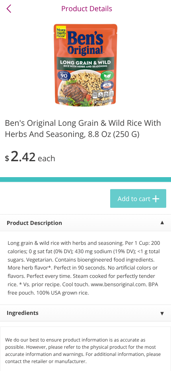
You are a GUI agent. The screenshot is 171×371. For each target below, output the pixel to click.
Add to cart (134, 198)
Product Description (34, 223)
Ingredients (23, 313)
